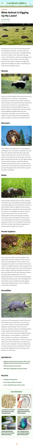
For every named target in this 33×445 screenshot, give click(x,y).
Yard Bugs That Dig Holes (10, 379)
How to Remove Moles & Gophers (13, 382)
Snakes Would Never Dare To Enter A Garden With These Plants (8, 433)
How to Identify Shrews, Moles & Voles (14, 385)
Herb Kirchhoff (6, 19)
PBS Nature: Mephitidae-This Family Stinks (15, 368)
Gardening (4, 9)
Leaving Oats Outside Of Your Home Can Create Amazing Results (8, 411)
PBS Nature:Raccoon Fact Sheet (12, 366)
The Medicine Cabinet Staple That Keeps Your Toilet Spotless (23, 411)
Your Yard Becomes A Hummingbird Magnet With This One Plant (23, 433)
